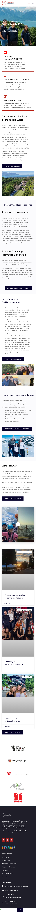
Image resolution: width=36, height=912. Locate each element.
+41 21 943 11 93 (10, 901)
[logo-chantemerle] (7, 814)
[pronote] (8, 847)
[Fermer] (20, 910)
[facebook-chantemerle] (3, 840)
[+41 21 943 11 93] (3, 902)
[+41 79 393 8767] (3, 896)
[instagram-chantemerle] (7, 840)
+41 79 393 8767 (10, 894)
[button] (29, 3)
